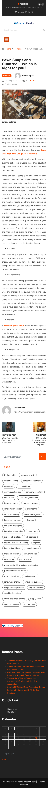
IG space (30, 520)
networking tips (30, 554)
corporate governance (28, 497)
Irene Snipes (28, 75)
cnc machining (24, 486)
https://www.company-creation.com (29, 412)
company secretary (34, 492)
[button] (39, 4)
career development (32, 481)
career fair (8, 486)
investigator (32, 531)
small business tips (12, 593)
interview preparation (13, 531)
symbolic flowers (11, 604)
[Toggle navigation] (6, 40)
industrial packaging (13, 525)
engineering (32, 509)
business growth (28, 475)
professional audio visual (15, 570)
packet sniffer (25, 559)
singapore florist (36, 587)
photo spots (9, 565)
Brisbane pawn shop (14, 325)
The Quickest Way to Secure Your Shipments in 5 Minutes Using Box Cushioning (22, 681)
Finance (19, 49)
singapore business (33, 582)
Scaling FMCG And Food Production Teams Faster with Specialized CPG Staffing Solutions (26, 690)
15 (36, 738)
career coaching (11, 481)
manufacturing (32, 548)
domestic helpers (30, 503)
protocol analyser (11, 576)
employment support (13, 509)
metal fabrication (11, 554)
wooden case (29, 604)
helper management (33, 514)
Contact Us (12, 709)
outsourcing (9, 559)
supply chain (35, 599)
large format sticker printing (16, 542)
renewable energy (12, 582)
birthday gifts (10, 475)
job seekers (31, 537)
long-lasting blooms (12, 548)
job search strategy (12, 537)
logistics (36, 542)
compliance (9, 497)
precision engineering (28, 565)
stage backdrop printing (14, 599)
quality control (30, 576)
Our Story (11, 712)
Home (8, 49)
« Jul (4, 759)
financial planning (11, 514)
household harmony (12, 520)
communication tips (12, 492)
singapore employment (14, 587)
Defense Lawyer (11, 503)
